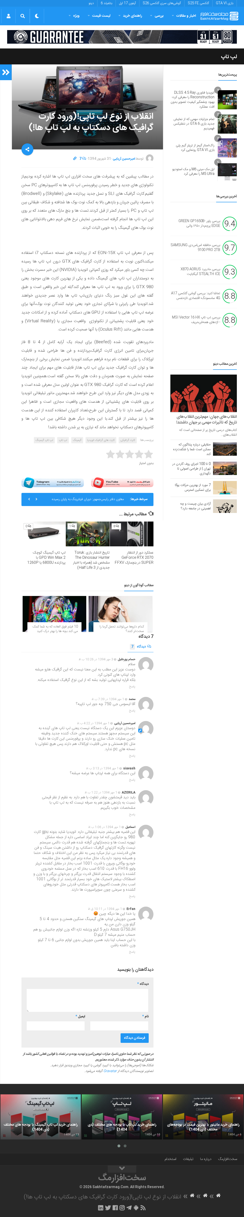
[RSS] (143, 1208)
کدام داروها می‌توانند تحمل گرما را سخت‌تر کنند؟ (122, 629)
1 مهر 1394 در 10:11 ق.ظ (105, 909)
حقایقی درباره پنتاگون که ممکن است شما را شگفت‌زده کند (192, 449)
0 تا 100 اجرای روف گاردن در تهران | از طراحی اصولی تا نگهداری (191, 468)
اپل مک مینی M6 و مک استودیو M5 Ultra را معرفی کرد (193, 172)
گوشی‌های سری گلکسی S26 (162, 3)
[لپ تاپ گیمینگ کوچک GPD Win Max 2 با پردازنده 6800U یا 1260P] (44, 534)
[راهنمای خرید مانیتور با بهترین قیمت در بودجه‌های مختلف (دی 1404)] (203, 1117)
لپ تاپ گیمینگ (44, 440)
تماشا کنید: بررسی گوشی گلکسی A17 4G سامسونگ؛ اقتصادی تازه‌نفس (195, 296)
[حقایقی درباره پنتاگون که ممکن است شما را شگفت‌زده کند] (225, 449)
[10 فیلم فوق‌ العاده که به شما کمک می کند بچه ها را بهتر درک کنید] (54, 614)
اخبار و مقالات (186, 16)
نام (145, 1016)
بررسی (159, 16)
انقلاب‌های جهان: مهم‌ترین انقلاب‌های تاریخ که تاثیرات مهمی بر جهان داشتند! (206, 419)
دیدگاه (138, 647)
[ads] (122, 37)
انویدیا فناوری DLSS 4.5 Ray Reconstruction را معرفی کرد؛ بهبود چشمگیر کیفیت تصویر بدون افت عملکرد (192, 100)
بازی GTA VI (224, 3)
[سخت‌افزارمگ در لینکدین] (100, 1208)
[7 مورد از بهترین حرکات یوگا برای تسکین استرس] (225, 487)
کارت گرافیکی (127, 440)
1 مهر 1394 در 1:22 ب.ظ (101, 792)
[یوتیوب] (122, 482)
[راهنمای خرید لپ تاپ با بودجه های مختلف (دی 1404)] (122, 1117)
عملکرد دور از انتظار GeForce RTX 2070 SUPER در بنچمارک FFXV (134, 558)
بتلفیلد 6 (106, 3)
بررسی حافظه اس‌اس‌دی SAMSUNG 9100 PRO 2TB (195, 248)
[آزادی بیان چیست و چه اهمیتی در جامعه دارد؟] (225, 506)
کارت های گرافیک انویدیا (101, 440)
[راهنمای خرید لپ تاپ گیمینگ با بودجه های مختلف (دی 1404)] (40, 1117)
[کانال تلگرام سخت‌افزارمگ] (129, 1208)
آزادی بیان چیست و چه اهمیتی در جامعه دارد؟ (195, 506)
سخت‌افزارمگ (227, 1159)
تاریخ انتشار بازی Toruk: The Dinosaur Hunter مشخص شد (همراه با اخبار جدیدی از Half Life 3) (91, 560)
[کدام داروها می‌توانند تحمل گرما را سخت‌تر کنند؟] (120, 614)
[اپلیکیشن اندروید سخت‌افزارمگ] (135, 1208)
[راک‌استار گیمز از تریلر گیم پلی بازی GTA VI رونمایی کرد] (227, 147)
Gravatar (110, 1071)
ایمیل (80, 1016)
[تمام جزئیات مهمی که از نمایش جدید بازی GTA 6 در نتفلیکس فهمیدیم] (227, 124)
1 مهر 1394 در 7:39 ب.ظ (108, 699)
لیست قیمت (101, 16)
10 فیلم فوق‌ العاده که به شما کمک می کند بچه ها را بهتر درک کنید (55, 629)
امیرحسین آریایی (124, 159)
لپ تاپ (229, 56)
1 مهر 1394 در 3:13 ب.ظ (102, 768)
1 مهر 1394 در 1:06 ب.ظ (104, 827)
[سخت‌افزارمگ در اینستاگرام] (122, 1208)
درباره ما (205, 1159)
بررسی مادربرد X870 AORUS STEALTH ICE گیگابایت (200, 272)
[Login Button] (8, 16)
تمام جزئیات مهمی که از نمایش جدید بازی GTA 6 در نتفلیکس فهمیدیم (193, 123)
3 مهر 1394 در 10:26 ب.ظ (96, 659)
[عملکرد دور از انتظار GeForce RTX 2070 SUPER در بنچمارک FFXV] (131, 534)
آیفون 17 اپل (127, 3)
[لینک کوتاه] (74, 159)
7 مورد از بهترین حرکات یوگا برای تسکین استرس (193, 487)
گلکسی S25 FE (198, 3)
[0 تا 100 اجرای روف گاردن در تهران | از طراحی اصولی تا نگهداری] (225, 468)
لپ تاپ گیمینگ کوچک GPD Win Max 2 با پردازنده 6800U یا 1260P (46, 558)
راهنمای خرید (132, 16)
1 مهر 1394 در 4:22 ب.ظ (93, 723)
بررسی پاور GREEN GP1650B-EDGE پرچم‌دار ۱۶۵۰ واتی (199, 224)
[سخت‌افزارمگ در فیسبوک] (115, 1208)
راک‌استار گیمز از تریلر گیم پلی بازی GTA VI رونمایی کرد (195, 148)
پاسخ (132, 686)
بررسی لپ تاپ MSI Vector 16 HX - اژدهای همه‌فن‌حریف (196, 320)
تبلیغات (188, 1159)
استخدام (170, 1159)
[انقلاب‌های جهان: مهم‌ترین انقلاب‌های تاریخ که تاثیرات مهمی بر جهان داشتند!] (203, 393)
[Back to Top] (122, 1169)
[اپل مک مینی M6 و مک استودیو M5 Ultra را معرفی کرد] (227, 171)
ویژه (76, 16)
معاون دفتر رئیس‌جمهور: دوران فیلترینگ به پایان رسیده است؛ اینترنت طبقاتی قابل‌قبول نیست (88, 501)
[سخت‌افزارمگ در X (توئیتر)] (108, 1208)
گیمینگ (77, 440)
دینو (91, 3)
